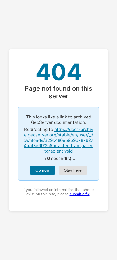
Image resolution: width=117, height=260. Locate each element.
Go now (42, 170)
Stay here (73, 170)
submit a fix (80, 194)
